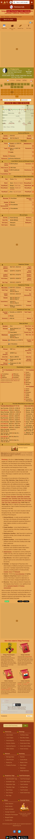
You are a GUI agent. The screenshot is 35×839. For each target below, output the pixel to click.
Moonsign (5, 198)
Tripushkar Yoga (16, 498)
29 (28, 94)
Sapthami (12, 146)
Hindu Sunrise (8, 806)
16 (18, 92)
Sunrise (5, 135)
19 (28, 92)
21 (2, 94)
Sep (12, 87)
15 (15, 92)
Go (25, 725)
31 (17, 96)
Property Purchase (11, 765)
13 (8, 92)
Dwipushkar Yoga (6, 498)
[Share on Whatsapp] (7, 601)
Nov (18, 87)
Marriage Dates (10, 757)
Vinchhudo (27, 496)
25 (15, 94)
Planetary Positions (25, 740)
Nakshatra (22, 768)
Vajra (11, 148)
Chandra (6, 571)
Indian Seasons (9, 803)
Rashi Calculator (9, 809)
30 (31, 94)
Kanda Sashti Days (25, 792)
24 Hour (18, 80)
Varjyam (5, 297)
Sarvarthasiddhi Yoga (11, 778)
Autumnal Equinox (11, 746)
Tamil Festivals (24, 790)
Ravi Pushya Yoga (26, 498)
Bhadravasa (4, 334)
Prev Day (8, 103)
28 (25, 94)
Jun (22, 84)
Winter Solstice (10, 748)
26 (18, 94)
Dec (22, 87)
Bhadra (12, 75)
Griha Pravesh (10, 759)
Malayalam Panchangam (11, 814)
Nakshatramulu (27, 143)
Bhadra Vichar (23, 762)
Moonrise (5, 138)
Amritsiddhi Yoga (10, 781)
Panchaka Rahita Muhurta (7, 405)
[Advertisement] (17, 49)
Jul (25, 84)
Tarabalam (31, 370)
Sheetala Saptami (6, 75)
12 (5, 92)
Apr (15, 84)
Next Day (25, 103)
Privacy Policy (24, 815)
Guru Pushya (9, 792)
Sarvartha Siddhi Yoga (18, 500)
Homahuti (5, 326)
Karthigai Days (24, 787)
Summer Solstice (10, 743)
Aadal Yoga (13, 77)
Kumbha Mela (8, 820)
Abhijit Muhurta (8, 551)
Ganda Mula (20, 496)
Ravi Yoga (29, 75)
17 (21, 92)
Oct (15, 87)
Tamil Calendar (24, 784)
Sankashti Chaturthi (12, 586)
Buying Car (9, 762)
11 (2, 92)
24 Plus (24, 80)
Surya (10, 571)
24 (12, 94)
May (19, 84)
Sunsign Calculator (10, 812)
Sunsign (6, 202)
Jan (6, 84)
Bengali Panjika (9, 817)
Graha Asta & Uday (25, 743)
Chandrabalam (9, 370)
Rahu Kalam (4, 287)
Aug (28, 84)
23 (8, 94)
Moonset (29, 138)
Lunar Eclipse (9, 737)
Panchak (22, 757)
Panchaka (13, 496)
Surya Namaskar (19, 574)
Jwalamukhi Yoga (15, 502)
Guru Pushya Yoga (7, 500)
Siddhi (11, 152)
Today (16, 103)
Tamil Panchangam (25, 778)
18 (25, 92)
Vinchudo (17, 75)
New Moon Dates (24, 737)
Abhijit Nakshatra (24, 770)
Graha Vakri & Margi (25, 746)
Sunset (29, 135)
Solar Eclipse (9, 735)
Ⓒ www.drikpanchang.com (25, 814)
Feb (9, 84)
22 (5, 94)
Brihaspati (17, 571)
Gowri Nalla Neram (25, 781)
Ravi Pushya (9, 790)
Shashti (12, 143)
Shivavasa (4, 340)
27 (21, 94)
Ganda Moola (23, 75)
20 (31, 92)
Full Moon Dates (24, 735)
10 (31, 90)
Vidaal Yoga (20, 77)
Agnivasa (5, 328)
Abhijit (5, 270)
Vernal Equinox (10, 740)
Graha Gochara (24, 748)
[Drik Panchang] (4, 2)
